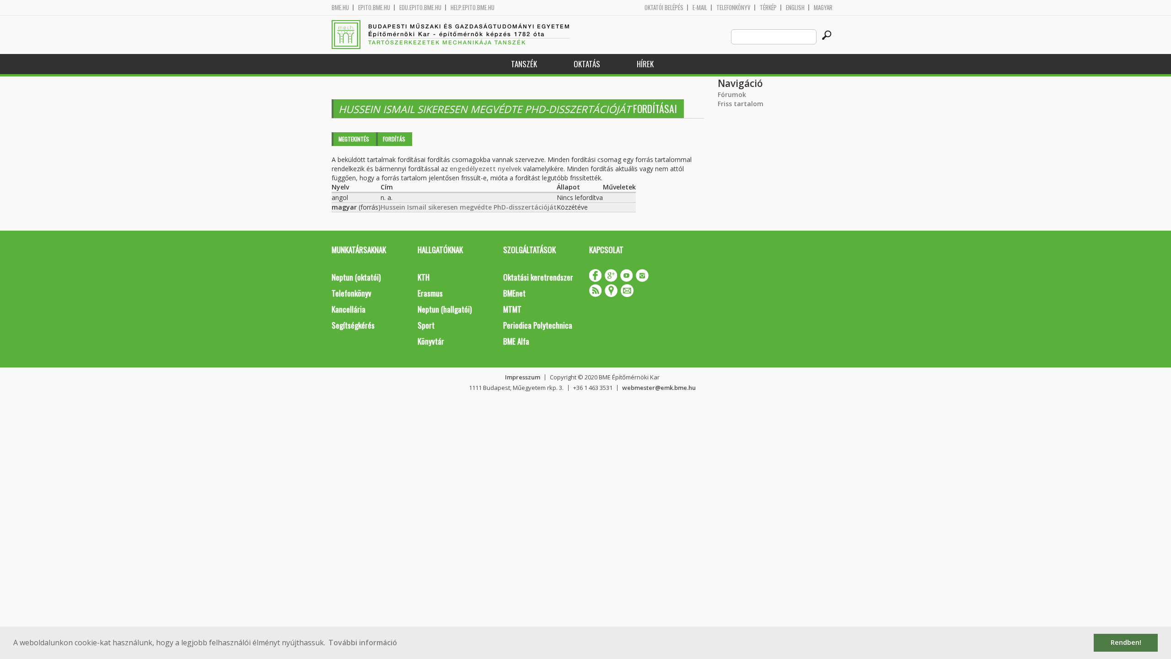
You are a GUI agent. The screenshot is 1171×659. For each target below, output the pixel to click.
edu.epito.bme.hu (420, 8)
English (795, 8)
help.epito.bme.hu (472, 8)
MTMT (512, 309)
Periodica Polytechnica (537, 325)
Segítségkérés (353, 325)
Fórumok (732, 94)
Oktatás (587, 64)
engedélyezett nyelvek (485, 168)
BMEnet (514, 293)
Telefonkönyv (733, 8)
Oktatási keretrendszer (538, 277)
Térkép (768, 8)
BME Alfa (516, 341)
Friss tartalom (740, 103)
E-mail (700, 8)
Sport (426, 325)
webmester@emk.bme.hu (659, 388)
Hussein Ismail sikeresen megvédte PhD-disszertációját (469, 207)
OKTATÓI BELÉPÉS (664, 8)
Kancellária (348, 309)
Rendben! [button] (1126, 642)
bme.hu (340, 8)
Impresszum (522, 377)
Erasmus (430, 293)
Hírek (645, 64)
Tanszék (524, 64)
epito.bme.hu (374, 8)
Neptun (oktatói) (356, 277)
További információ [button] (362, 642)
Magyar (823, 8)
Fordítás (394, 139)
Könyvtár (431, 341)
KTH (424, 277)
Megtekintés (353, 139)
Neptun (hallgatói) (445, 309)
